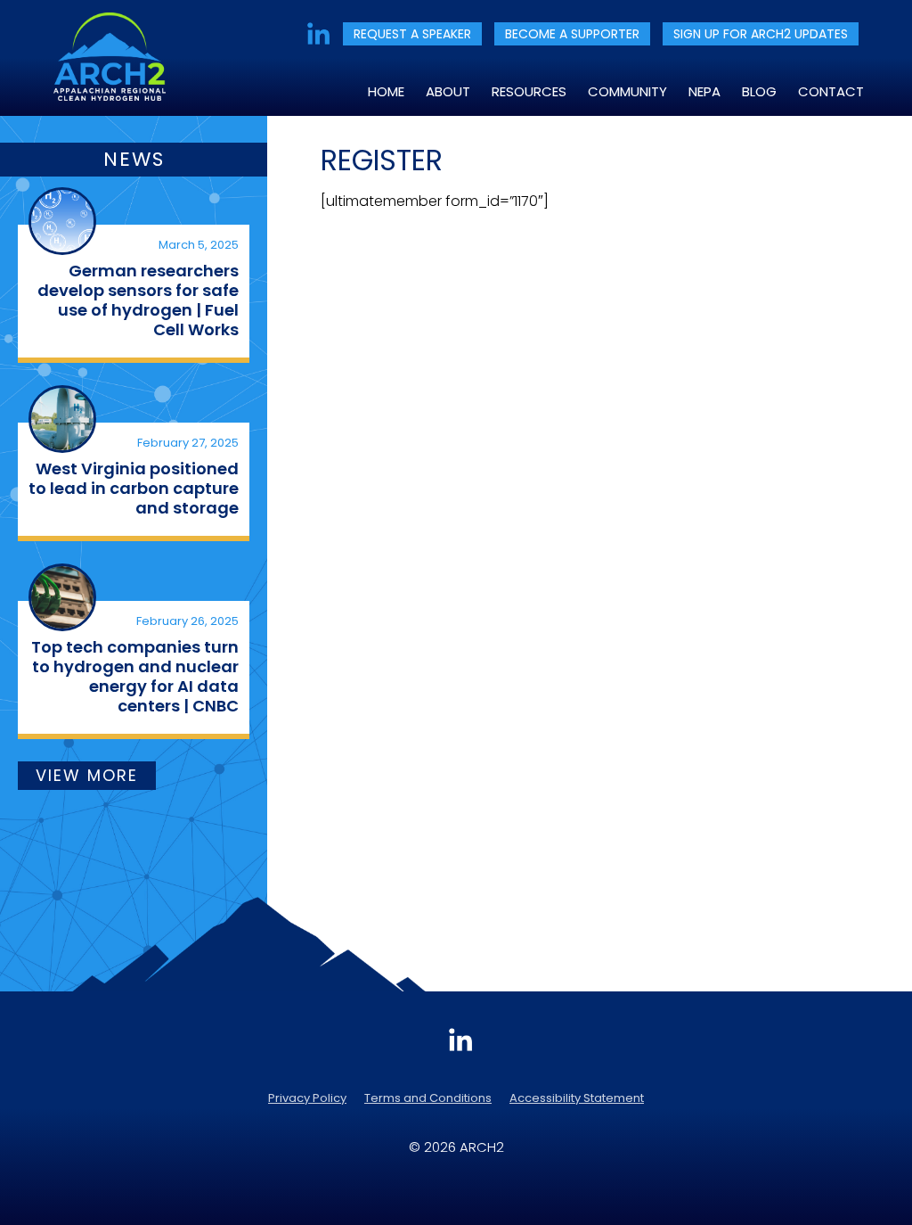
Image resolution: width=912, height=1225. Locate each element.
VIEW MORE (87, 775)
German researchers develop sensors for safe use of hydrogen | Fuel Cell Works (138, 300)
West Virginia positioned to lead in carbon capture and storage (133, 488)
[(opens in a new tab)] (62, 221)
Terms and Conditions (428, 1097)
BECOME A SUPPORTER (572, 34)
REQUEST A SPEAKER (412, 34)
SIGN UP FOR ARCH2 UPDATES (760, 34)
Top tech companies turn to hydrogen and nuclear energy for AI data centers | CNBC (135, 676)
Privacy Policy (307, 1097)
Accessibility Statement (576, 1097)
